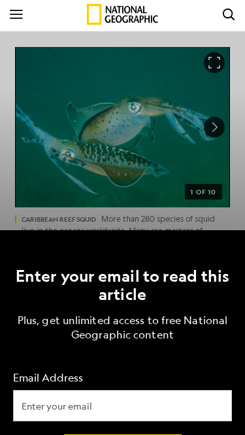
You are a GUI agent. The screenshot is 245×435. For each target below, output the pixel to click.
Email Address (48, 377)
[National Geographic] (122, 14)
